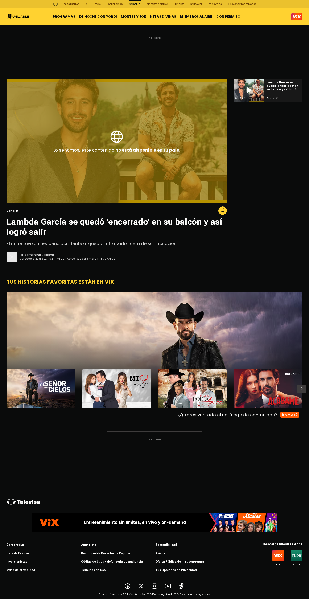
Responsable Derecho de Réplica (105, 553)
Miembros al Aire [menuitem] (196, 16)
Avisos (160, 553)
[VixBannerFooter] (154, 522)
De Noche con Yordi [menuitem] (98, 16)
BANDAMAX (196, 4)
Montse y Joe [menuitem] (133, 16)
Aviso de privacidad (21, 570)
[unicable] (18, 16)
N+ (87, 4)
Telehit (179, 4)
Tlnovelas (215, 4)
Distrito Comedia (157, 4)
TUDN (98, 4)
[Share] (222, 210)
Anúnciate (88, 544)
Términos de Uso (93, 570)
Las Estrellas (71, 4)
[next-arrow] (301, 389)
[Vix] (296, 16)
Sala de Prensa (18, 553)
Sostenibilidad (166, 544)
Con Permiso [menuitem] (228, 16)
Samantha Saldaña (39, 255)
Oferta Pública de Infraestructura (180, 561)
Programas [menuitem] (64, 16)
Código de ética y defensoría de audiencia (112, 561)
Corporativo (15, 544)
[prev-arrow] (4, 388)
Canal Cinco (115, 4)
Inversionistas (17, 561)
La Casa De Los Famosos (242, 4)
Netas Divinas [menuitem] (163, 16)
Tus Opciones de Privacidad (176, 570)
